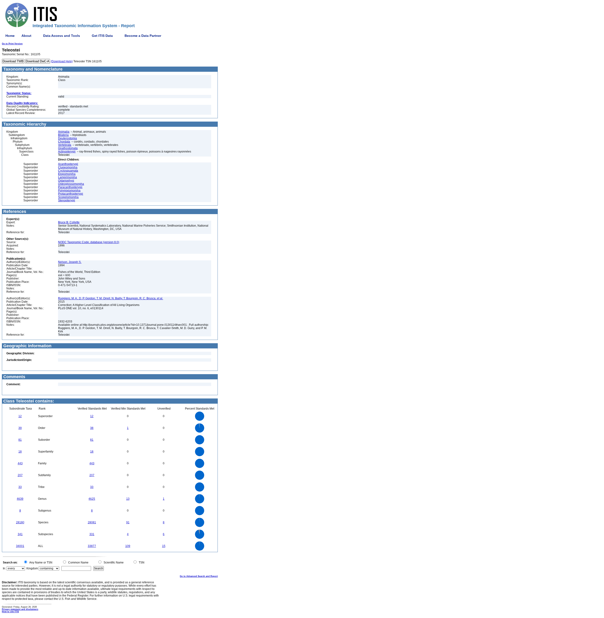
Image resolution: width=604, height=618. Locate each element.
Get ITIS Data (102, 36)
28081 (92, 522)
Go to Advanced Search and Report (199, 576)
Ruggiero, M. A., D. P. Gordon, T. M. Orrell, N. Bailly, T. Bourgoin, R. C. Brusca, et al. (110, 298)
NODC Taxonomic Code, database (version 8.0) (88, 242)
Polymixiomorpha (69, 190)
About (26, 36)
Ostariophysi (66, 180)
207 (20, 475)
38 (91, 428)
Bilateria (63, 135)
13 (128, 498)
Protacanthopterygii (70, 193)
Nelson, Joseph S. (69, 262)
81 (20, 439)
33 (20, 487)
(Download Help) (62, 61)
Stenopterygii (66, 200)
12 (20, 416)
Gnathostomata (68, 148)
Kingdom (32, 568)
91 (128, 522)
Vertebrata (64, 145)
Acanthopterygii (68, 164)
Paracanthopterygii (70, 187)
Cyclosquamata (68, 170)
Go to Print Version (12, 43)
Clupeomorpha (67, 167)
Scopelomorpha (68, 197)
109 (127, 546)
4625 (91, 498)
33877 (92, 546)
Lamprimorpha (67, 177)
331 (91, 534)
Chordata (64, 141)
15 (163, 546)
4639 (20, 498)
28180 (20, 522)
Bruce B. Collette (69, 222)
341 (20, 534)
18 (20, 451)
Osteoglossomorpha (71, 184)
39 (20, 428)
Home (10, 36)
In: (4, 568)
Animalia (63, 131)
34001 (20, 546)
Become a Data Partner (143, 36)
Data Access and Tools (61, 36)
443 (20, 463)
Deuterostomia (67, 138)
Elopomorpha (67, 174)
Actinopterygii (67, 151)
